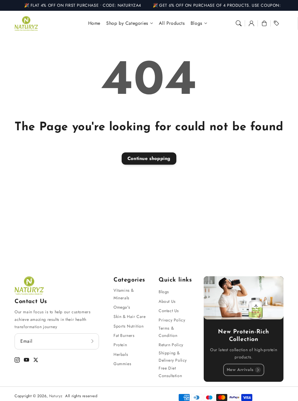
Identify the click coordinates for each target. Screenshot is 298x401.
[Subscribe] (92, 341)
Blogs (164, 292)
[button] (238, 23)
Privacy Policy (172, 320)
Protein (120, 345)
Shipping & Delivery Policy (173, 356)
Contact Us (169, 311)
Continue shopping (149, 158)
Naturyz (56, 396)
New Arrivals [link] (240, 369)
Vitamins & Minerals (123, 293)
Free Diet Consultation (170, 371)
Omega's (121, 307)
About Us (167, 301)
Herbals (120, 354)
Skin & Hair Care (129, 316)
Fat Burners (124, 335)
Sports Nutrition (128, 326)
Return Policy (171, 345)
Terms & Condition (168, 331)
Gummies (122, 364)
